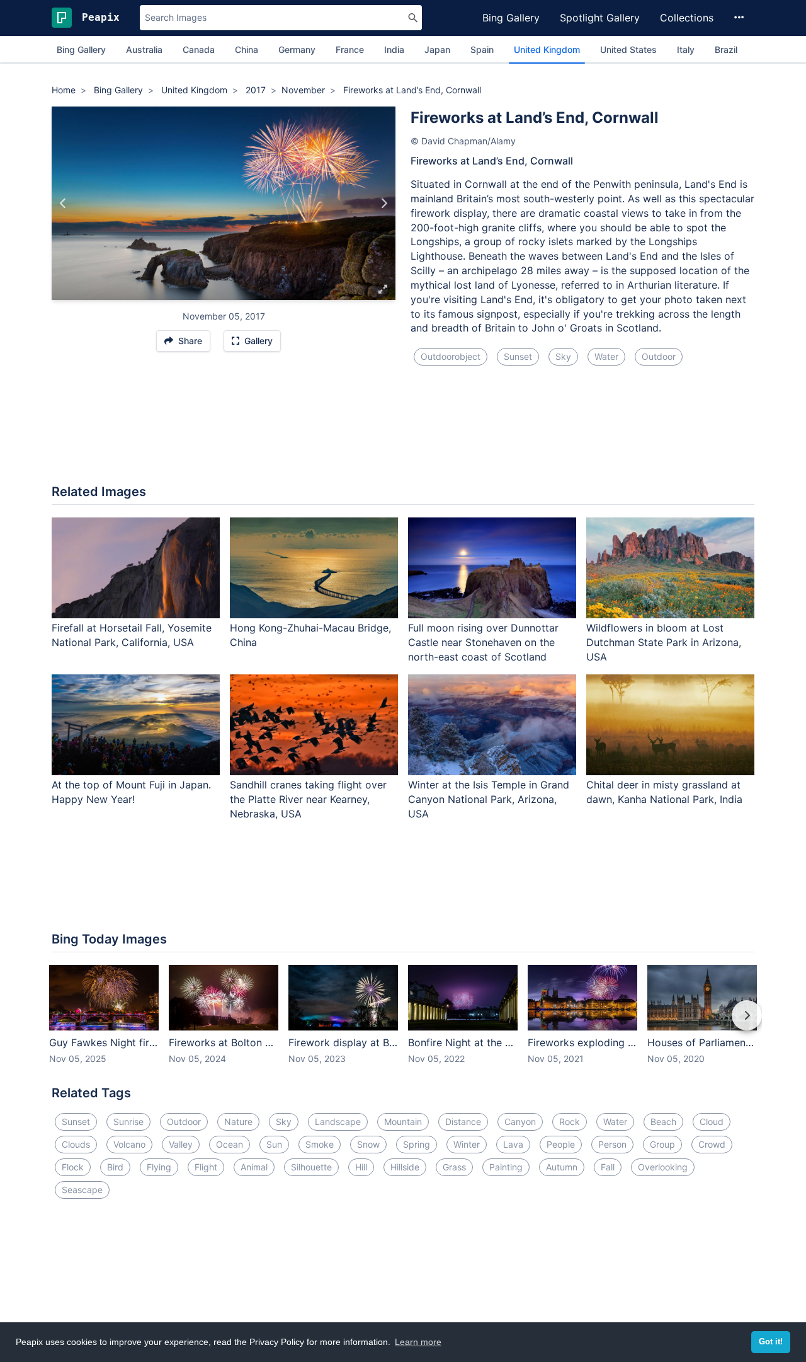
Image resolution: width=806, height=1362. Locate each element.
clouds (76, 1144)
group (662, 1144)
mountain (403, 1121)
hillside (404, 1167)
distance (463, 1121)
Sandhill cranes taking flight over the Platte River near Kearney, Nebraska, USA (308, 799)
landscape (338, 1121)
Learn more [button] (418, 1342)
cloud (712, 1121)
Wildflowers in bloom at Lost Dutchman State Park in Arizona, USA (663, 642)
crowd (711, 1144)
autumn (561, 1167)
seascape (82, 1189)
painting (506, 1167)
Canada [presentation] (199, 49)
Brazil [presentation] (726, 49)
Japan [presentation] (437, 49)
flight (206, 1167)
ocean (229, 1144)
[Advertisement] (403, 432)
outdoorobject (450, 356)
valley (181, 1144)
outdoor (659, 356)
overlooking (663, 1167)
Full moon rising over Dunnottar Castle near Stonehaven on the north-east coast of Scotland (483, 642)
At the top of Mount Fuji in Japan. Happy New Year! (131, 791)
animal (254, 1167)
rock (569, 1121)
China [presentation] (246, 49)
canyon (520, 1121)
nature (238, 1121)
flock (73, 1167)
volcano (129, 1144)
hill (361, 1167)
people (561, 1144)
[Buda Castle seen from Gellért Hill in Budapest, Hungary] (383, 203)
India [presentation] (394, 49)
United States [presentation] (628, 49)
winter (466, 1144)
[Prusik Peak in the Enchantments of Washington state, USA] (63, 203)
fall (608, 1167)
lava (513, 1144)
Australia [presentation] (144, 49)
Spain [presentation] (482, 49)
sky (563, 356)
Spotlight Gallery (600, 17)
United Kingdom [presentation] (547, 49)
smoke (319, 1144)
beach (663, 1121)
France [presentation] (350, 49)
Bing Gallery (511, 17)
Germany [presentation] (296, 49)
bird (115, 1167)
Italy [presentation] (686, 49)
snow (368, 1144)
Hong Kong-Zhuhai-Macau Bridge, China (310, 635)
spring (416, 1144)
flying (159, 1167)
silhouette (311, 1167)
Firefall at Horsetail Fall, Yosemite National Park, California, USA (132, 635)
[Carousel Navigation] (403, 1024)
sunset (518, 356)
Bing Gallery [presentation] (81, 49)
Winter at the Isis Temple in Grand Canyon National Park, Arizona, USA (488, 799)
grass (454, 1167)
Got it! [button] (771, 1341)
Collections (686, 17)
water (606, 356)
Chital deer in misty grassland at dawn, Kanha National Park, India (664, 791)
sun (274, 1144)
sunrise (128, 1121)
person (612, 1144)
